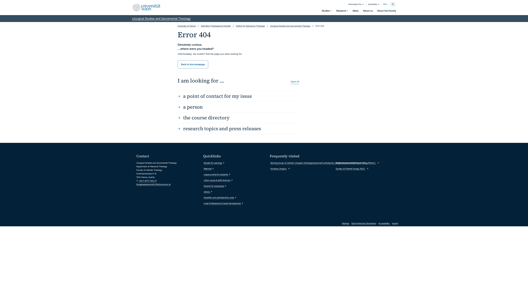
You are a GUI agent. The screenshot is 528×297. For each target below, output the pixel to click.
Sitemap (345, 223)
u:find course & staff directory (217, 180)
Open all (295, 81)
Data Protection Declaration (363, 223)
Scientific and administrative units (219, 197)
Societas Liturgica (278, 168)
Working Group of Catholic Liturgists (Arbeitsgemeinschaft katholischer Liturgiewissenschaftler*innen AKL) (301, 163)
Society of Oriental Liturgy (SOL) (350, 168)
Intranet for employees (214, 186)
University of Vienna (187, 26)
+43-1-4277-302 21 (148, 181)
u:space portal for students (216, 174)
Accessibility (384, 223)
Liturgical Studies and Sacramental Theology (161, 18)
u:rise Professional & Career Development (222, 203)
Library (207, 192)
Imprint (395, 223)
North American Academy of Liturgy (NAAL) (356, 163)
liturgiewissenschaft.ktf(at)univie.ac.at (153, 184)
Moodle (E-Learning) (213, 163)
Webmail (208, 168)
